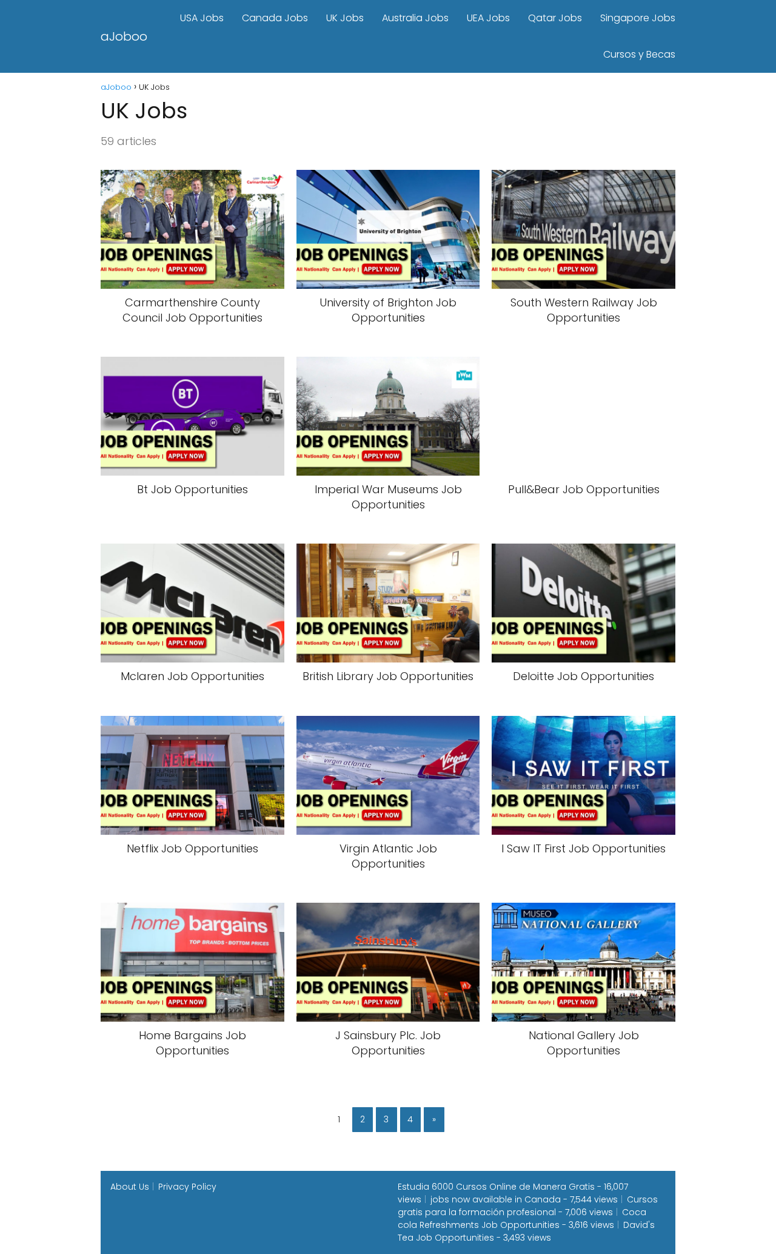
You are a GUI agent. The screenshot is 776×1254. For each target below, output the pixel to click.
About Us (129, 1187)
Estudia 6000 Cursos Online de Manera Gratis (496, 1187)
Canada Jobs (275, 18)
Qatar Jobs (555, 18)
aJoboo (124, 36)
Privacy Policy (187, 1187)
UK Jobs (345, 18)
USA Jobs (202, 18)
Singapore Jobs (637, 18)
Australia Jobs (415, 18)
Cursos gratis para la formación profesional (528, 1205)
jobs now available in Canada (495, 1199)
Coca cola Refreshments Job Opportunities (522, 1218)
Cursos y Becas (639, 54)
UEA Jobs (488, 18)
